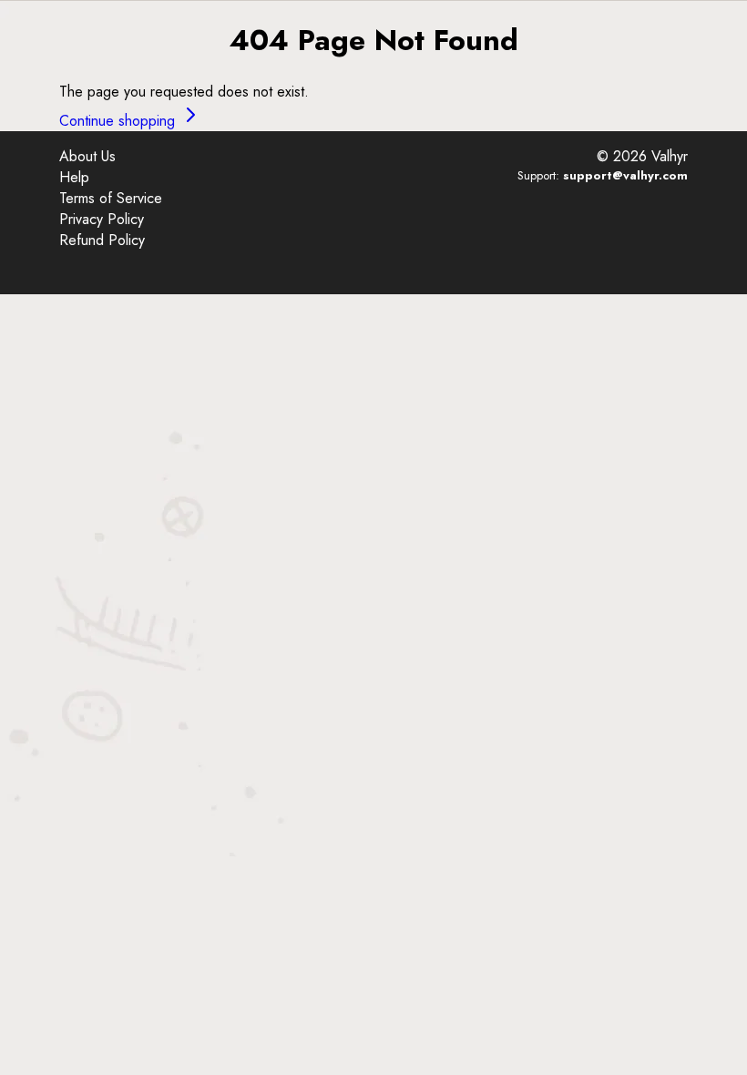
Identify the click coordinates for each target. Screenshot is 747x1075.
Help (74, 177)
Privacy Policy (101, 219)
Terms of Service (110, 198)
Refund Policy (102, 240)
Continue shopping (119, 120)
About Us (87, 156)
